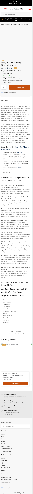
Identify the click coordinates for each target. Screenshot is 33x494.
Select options (15, 383)
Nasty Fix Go (27, 333)
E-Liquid (19, 152)
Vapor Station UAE (16, 9)
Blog (2, 436)
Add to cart (20, 87)
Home (2, 24)
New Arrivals (5, 443)
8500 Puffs (19, 167)
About (3, 434)
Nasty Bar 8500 (16, 24)
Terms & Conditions (6, 448)
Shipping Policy (5, 446)
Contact (3, 439)
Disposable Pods (8, 24)
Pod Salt (14, 373)
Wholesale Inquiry (6, 451)
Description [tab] (4, 100)
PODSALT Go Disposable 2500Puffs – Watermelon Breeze (13, 376)
